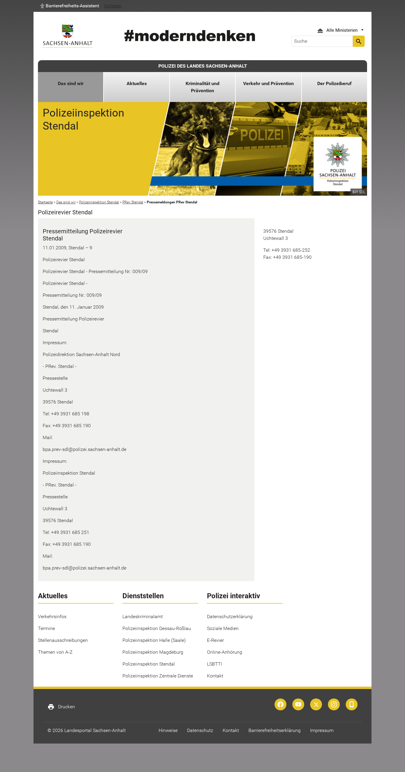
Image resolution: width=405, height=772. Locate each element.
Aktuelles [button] (137, 83)
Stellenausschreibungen (63, 640)
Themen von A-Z (55, 652)
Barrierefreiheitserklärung (274, 730)
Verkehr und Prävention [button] (268, 83)
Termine (46, 628)
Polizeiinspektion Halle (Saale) (154, 640)
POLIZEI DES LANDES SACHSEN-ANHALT (202, 66)
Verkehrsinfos (52, 616)
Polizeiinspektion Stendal (148, 664)
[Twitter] (316, 704)
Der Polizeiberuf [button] (334, 83)
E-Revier (215, 640)
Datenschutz (200, 730)
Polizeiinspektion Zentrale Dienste (157, 676)
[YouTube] (298, 704)
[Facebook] (280, 704)
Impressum (322, 730)
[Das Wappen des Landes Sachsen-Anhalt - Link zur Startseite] (67, 36)
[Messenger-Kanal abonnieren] (352, 704)
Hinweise (168, 730)
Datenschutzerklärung (230, 616)
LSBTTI (214, 664)
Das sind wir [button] (71, 83)
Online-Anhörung (224, 652)
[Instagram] (334, 704)
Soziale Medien (223, 628)
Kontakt (215, 676)
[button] (69, 5)
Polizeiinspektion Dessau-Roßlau (156, 628)
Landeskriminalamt (142, 616)
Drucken (61, 706)
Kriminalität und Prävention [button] (202, 87)
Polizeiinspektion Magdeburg (152, 652)
